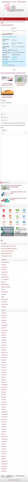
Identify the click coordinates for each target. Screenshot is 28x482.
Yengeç (24, 212)
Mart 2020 (3, 424)
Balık (24, 224)
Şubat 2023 (3, 340)
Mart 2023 (3, 337)
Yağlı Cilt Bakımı (4, 304)
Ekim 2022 (3, 347)
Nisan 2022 (3, 362)
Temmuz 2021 (4, 384)
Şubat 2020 (3, 426)
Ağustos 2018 (4, 461)
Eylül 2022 (3, 350)
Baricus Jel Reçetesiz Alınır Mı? (7, 251)
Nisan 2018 (3, 471)
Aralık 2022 (3, 342)
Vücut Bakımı (4, 301)
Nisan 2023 (3, 335)
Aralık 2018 (3, 451)
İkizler (17, 212)
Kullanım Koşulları (21, 1)
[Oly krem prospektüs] (14, 66)
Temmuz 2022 (4, 355)
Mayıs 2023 (3, 332)
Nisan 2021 (3, 392)
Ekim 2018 (3, 456)
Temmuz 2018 (4, 463)
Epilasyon (3, 282)
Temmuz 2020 (4, 414)
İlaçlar (2, 289)
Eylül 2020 (3, 409)
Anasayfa (3, 21)
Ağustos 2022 (4, 352)
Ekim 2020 (3, 407)
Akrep (24, 218)
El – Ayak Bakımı (4, 279)
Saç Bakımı (3, 294)
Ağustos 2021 (4, 382)
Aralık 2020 (3, 402)
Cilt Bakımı (3, 264)
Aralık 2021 (3, 372)
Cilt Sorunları (4, 274)
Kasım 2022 (3, 345)
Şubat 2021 (3, 397)
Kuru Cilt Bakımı (4, 291)
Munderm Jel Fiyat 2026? (6, 256)
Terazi (17, 218)
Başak (10, 218)
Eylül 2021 (3, 379)
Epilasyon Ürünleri (5, 284)
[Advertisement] (14, 15)
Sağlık (2, 296)
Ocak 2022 (3, 369)
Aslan (4, 218)
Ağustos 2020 (4, 411)
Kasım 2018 (3, 453)
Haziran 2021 (4, 387)
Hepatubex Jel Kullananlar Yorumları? (9, 248)
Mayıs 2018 (3, 468)
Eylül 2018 (3, 458)
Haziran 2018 (4, 466)
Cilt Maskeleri (4, 272)
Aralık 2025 (3, 313)
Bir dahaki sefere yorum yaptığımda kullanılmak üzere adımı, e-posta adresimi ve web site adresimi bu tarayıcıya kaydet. (13, 125)
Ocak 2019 (3, 449)
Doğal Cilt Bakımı (5, 277)
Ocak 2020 (3, 429)
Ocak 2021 (3, 399)
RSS (3, 477)
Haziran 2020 (4, 416)
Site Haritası (8, 477)
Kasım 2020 (3, 404)
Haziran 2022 (4, 357)
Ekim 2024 (3, 322)
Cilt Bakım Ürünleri (5, 262)
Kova (17, 224)
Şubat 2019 (3, 446)
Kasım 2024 (3, 320)
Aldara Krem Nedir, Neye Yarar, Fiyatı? (11, 234)
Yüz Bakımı (3, 306)
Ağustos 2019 (4, 436)
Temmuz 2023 (4, 330)
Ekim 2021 (3, 377)
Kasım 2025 (3, 315)
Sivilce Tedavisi (4, 299)
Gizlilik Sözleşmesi (6, 1)
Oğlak (10, 224)
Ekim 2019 (3, 434)
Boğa (10, 212)
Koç (4, 212)
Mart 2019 (3, 444)
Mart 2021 (3, 394)
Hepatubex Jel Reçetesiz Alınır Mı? (8, 246)
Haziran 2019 (4, 441)
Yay (4, 224)
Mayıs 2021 (3, 389)
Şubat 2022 (3, 367)
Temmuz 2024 (4, 325)
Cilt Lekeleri (3, 269)
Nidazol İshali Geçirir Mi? (6, 253)
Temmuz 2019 (4, 439)
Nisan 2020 (3, 421)
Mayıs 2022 (3, 360)
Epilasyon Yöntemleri (5, 287)
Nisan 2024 (3, 327)
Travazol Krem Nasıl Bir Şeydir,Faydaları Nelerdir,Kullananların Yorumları (18, 187)
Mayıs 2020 (3, 419)
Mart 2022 (3, 364)
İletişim (14, 1)
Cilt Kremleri (8, 21)
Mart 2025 (3, 317)
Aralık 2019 (3, 431)
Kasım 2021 (3, 374)
